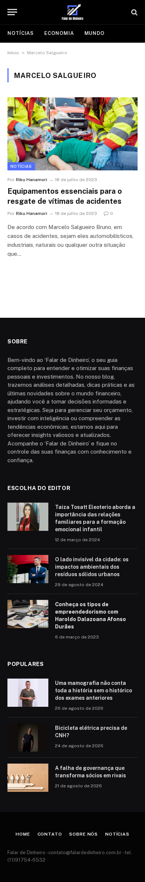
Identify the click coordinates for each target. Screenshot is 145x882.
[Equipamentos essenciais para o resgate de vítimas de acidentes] (72, 133)
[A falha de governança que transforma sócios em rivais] (27, 778)
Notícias (20, 33)
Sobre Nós (83, 834)
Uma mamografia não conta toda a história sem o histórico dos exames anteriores (93, 690)
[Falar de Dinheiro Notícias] (72, 12)
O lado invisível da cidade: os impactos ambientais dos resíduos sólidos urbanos (92, 566)
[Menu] (12, 12)
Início (13, 52)
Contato (50, 834)
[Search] (134, 12)
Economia (59, 33)
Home (23, 834)
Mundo (94, 33)
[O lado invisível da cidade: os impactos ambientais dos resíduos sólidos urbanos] (27, 569)
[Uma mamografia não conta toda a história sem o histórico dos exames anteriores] (27, 693)
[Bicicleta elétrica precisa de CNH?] (27, 737)
